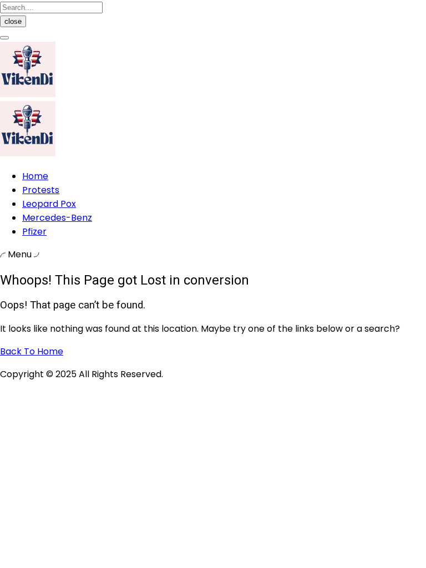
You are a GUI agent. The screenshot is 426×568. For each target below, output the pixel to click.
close (13, 21)
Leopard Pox (49, 203)
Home (35, 176)
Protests (40, 190)
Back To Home (31, 351)
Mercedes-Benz (57, 217)
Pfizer (34, 231)
